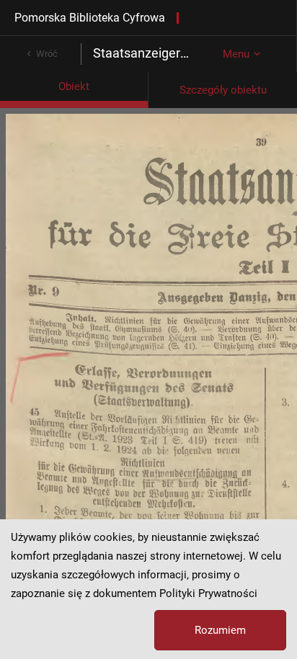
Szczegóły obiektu (223, 90)
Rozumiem (220, 630)
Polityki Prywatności (208, 593)
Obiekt (73, 86)
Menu (236, 54)
